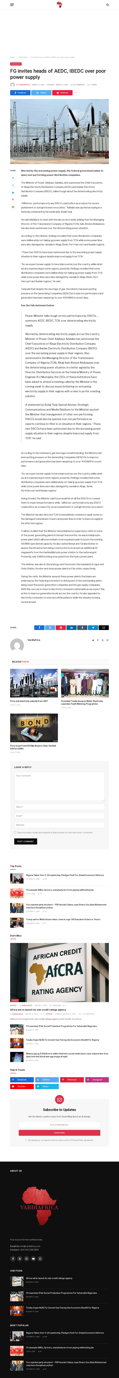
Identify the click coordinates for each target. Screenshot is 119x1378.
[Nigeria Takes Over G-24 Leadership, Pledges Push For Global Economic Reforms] (17, 878)
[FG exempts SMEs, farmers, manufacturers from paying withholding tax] (17, 893)
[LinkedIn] (13, 192)
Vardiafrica (24, 85)
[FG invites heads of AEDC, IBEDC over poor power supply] (59, 131)
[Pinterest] (13, 199)
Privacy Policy (77, 1140)
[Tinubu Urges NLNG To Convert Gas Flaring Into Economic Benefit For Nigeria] (17, 1043)
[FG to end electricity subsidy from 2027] (34, 683)
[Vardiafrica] (59, 4)
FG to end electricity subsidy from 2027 (29, 701)
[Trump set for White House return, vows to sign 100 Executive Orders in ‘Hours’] (17, 923)
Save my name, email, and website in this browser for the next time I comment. (55, 832)
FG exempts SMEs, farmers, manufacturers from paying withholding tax (60, 890)
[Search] (107, 4)
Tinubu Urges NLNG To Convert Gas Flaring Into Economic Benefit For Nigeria (62, 1040)
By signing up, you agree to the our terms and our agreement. (61, 1140)
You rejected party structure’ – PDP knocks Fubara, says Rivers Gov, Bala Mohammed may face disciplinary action (66, 906)
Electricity (15, 64)
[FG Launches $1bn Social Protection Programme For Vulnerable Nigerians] (17, 1029)
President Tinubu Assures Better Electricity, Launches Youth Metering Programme (82, 702)
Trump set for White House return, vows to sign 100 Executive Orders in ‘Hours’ (63, 919)
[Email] (13, 207)
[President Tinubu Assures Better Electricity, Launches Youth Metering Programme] (85, 683)
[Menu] (12, 4)
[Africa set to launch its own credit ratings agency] (59, 972)
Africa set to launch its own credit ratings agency (38, 1009)
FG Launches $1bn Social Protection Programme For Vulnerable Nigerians (61, 1026)
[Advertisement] (59, 32)
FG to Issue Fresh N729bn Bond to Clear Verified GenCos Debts (33, 747)
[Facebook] (13, 178)
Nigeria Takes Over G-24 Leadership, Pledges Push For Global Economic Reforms (65, 875)
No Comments (79, 85)
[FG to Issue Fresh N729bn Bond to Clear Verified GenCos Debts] (34, 728)
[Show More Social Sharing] (76, 92)
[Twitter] (13, 185)
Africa (15, 1000)
